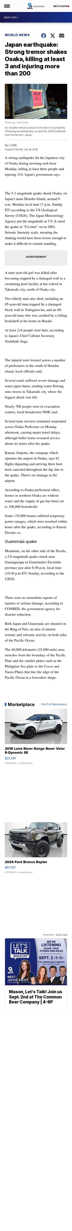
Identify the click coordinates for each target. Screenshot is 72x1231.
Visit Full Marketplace (54, 704)
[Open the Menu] (6, 6)
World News (17, 35)
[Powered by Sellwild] (61, 934)
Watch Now (60, 6)
